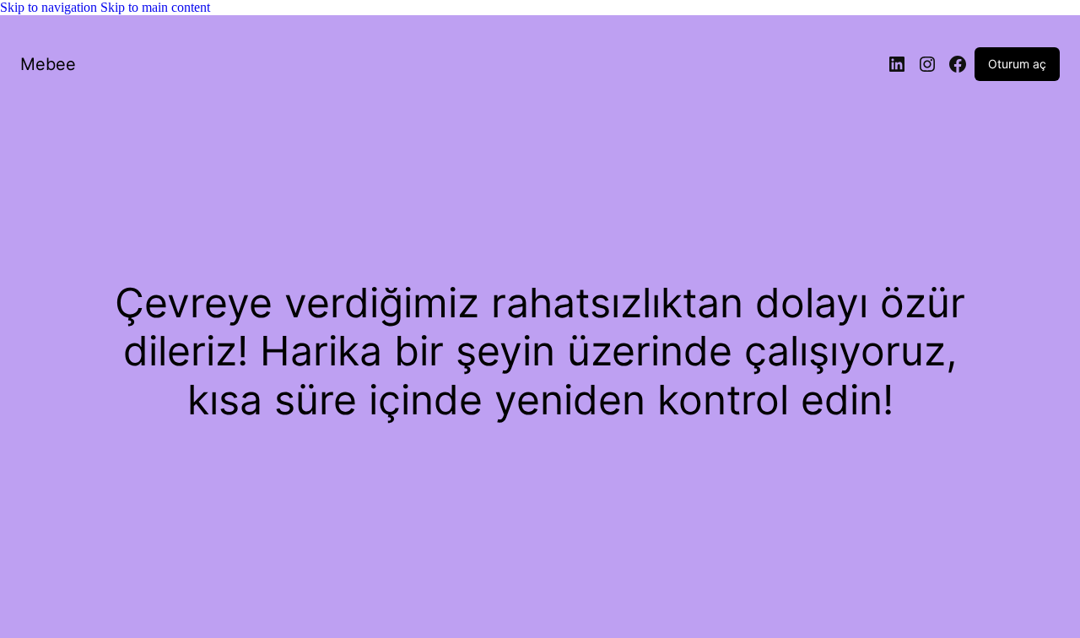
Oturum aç (1017, 64)
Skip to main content (155, 7)
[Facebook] (958, 64)
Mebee (48, 64)
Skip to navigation (50, 7)
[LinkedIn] (897, 64)
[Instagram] (927, 64)
